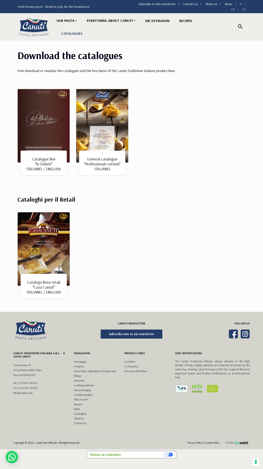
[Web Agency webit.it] (242, 442)
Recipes (185, 20)
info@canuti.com (23, 393)
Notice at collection (105, 455)
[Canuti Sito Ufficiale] (33, 27)
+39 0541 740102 (27, 383)
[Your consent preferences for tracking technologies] (256, 462)
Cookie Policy (212, 443)
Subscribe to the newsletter (157, 4)
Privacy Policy (195, 443)
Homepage (80, 361)
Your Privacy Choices (145, 455)
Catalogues (72, 33)
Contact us (190, 4)
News (228, 4)
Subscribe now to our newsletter (131, 334)
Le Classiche (131, 366)
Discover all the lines (136, 371)
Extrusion (79, 380)
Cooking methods (84, 385)
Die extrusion (157, 20)
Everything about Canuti (110, 20)
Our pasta (65, 20)
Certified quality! (83, 395)
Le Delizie (130, 361)
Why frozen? (81, 399)
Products (79, 366)
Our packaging (82, 390)
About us (211, 4)
